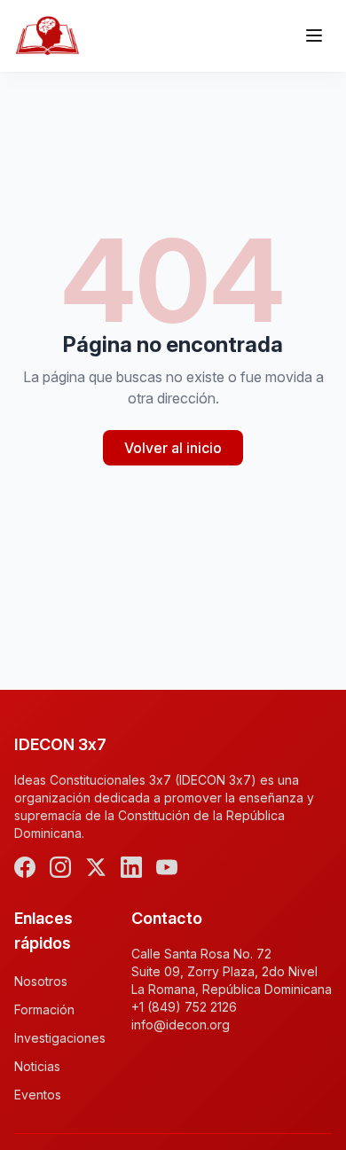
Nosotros (40, 981)
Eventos (37, 1094)
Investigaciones (60, 1037)
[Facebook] (24, 867)
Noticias (37, 1066)
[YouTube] (166, 867)
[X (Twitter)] (95, 867)
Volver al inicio (173, 448)
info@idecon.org (180, 1024)
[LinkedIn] (131, 867)
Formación (44, 1009)
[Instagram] (60, 867)
